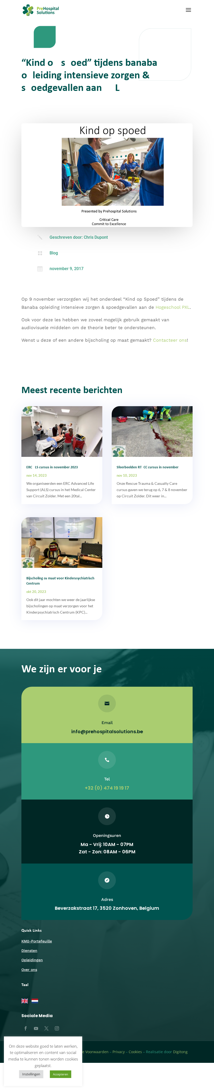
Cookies (135, 1051)
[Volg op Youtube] (36, 1028)
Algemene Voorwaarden (88, 1051)
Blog (54, 252)
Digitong (180, 1051)
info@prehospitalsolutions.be (107, 731)
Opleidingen (32, 960)
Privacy (118, 1051)
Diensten (29, 950)
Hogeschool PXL (173, 307)
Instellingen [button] (31, 1074)
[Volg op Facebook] (25, 1028)
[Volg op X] (46, 1028)
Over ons (29, 969)
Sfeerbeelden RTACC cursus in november (148, 467)
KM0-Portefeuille (36, 941)
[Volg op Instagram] (57, 1028)
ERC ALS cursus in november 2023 (52, 467)
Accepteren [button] (60, 1074)
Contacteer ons (170, 340)
